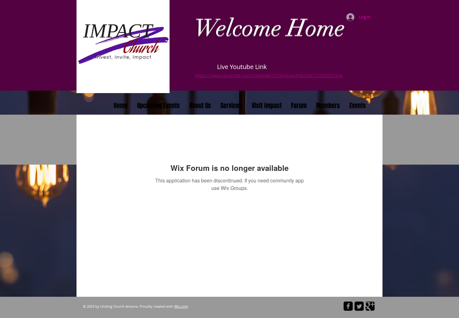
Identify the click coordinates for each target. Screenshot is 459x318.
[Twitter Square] (359, 306)
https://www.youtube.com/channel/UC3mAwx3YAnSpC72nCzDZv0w (269, 75)
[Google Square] (370, 306)
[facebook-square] (348, 306)
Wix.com (181, 306)
